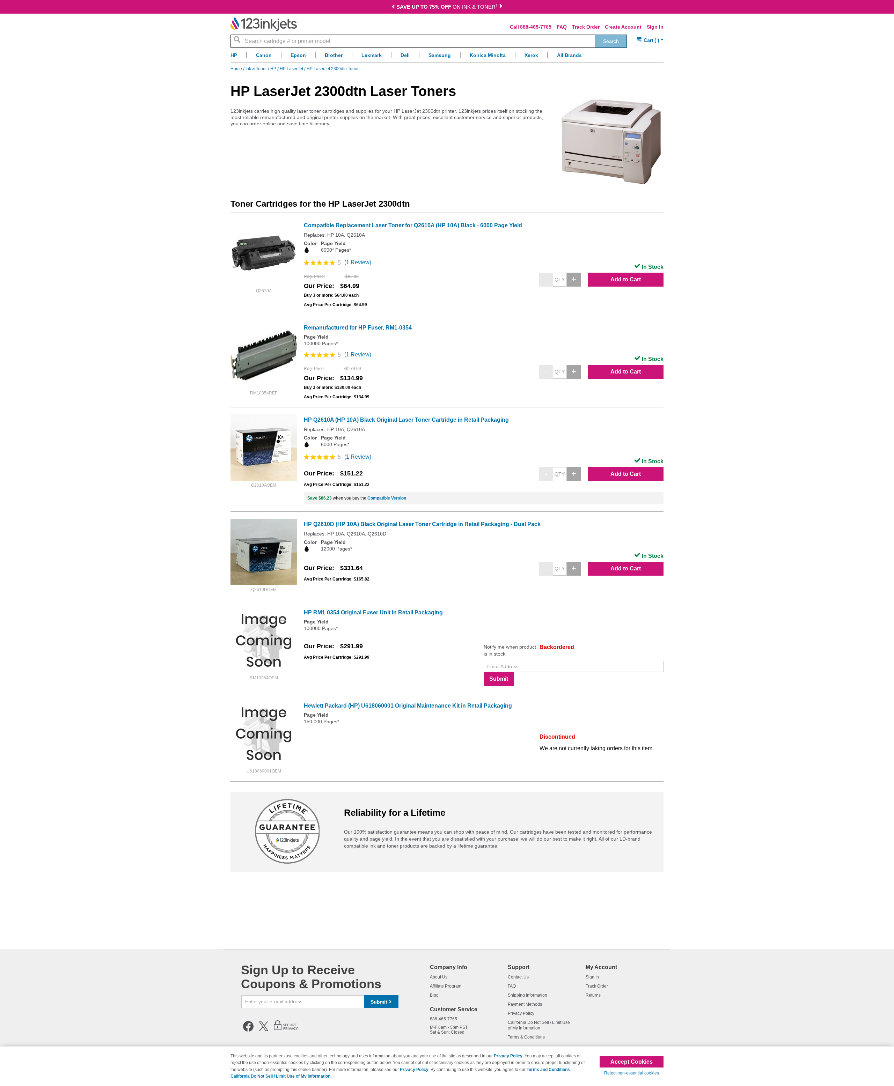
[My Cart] (650, 40)
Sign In (655, 27)
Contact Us (518, 977)
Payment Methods (525, 1004)
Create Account (623, 27)
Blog (434, 995)
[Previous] (393, 7)
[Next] (501, 7)
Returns (593, 995)
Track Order (586, 27)
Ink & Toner (257, 68)
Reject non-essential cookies (631, 1073)
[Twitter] (263, 1030)
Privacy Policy (521, 1013)
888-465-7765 (535, 27)
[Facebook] (248, 1030)
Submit (498, 679)
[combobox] (428, 41)
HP (273, 68)
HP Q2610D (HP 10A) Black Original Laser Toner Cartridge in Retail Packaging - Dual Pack (422, 524)
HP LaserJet (292, 68)
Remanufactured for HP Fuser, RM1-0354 (358, 328)
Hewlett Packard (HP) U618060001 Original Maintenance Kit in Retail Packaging (408, 706)
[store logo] (263, 24)
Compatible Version (386, 498)
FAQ (562, 27)
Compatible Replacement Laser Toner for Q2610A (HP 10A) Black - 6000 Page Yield (413, 225)
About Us (438, 977)
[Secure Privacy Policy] (286, 1030)
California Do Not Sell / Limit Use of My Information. (280, 1076)
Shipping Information (527, 995)
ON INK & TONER (447, 7)
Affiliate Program (445, 986)
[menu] (447, 57)
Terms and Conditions (548, 1069)
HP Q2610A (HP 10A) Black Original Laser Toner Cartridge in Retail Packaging (406, 420)
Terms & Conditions (526, 1037)
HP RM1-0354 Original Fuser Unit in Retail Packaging (373, 612)
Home (236, 68)
